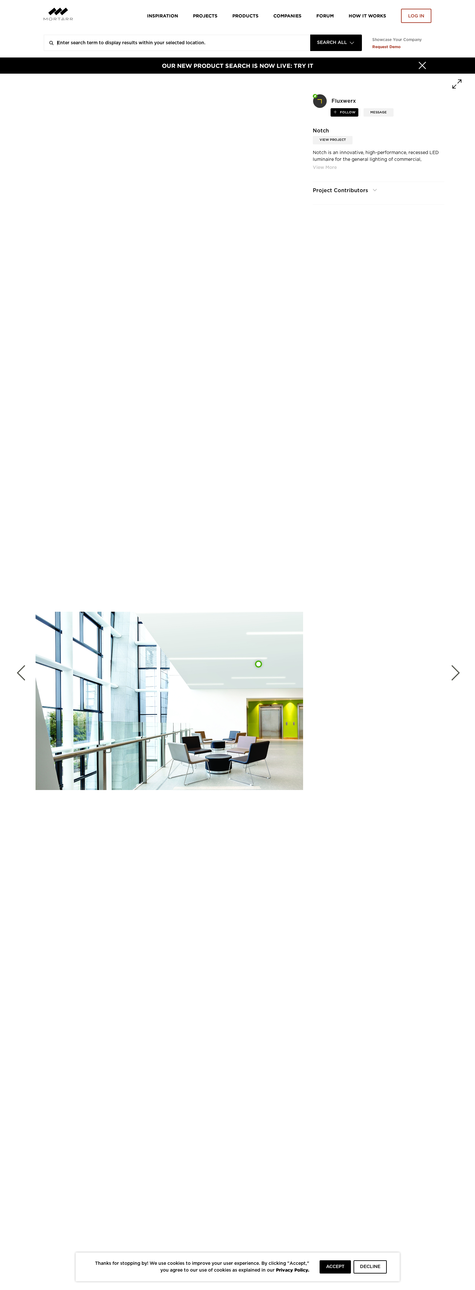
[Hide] (422, 65)
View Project (333, 139)
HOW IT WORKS (367, 15)
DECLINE (370, 1266)
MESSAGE (378, 112)
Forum (325, 15)
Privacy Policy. (292, 1269)
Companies (287, 15)
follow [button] (347, 112)
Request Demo (386, 47)
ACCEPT (335, 1266)
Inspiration (162, 15)
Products (245, 15)
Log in (416, 16)
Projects (205, 15)
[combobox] (336, 43)
